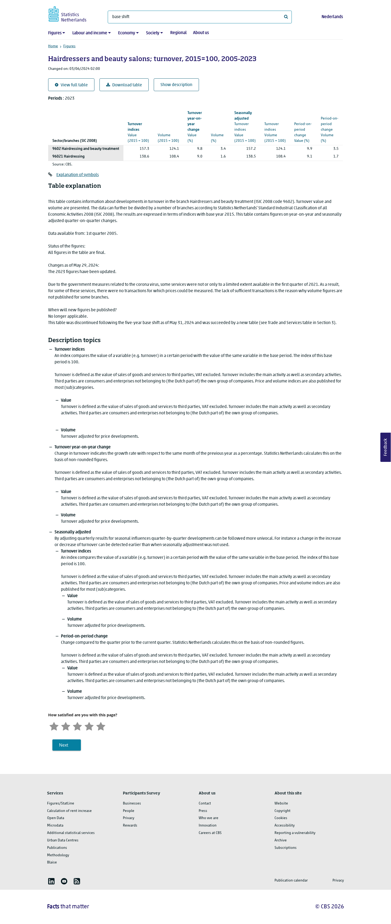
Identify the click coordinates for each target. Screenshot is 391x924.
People (128, 811)
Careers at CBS (210, 833)
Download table (127, 85)
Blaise (52, 862)
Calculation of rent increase (69, 811)
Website (281, 803)
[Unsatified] (66, 725)
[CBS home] (72, 13)
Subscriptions (285, 848)
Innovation (208, 825)
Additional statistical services (71, 833)
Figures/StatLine (60, 803)
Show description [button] (176, 85)
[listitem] (51, 881)
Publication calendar (291, 880)
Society (152, 33)
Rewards (130, 825)
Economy (126, 33)
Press (203, 811)
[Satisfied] (89, 725)
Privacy (128, 818)
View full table (74, 85)
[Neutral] (77, 725)
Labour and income (89, 33)
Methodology (58, 855)
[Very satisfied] (101, 725)
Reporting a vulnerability (294, 833)
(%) (195, 126)
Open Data (55, 818)
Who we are (208, 818)
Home (53, 46)
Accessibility (284, 825)
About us (201, 33)
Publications (57, 848)
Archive (280, 840)
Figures (54, 33)
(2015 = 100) (138, 132)
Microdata (55, 825)
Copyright (282, 811)
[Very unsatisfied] (54, 725)
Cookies (280, 818)
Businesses (132, 803)
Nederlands (332, 17)
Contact (205, 803)
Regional (178, 33)
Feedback (386, 447)
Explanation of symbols (77, 175)
